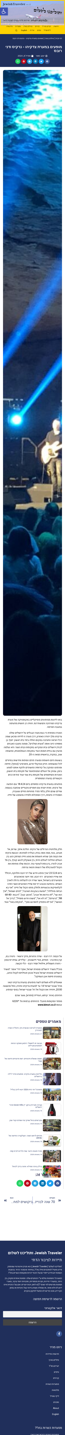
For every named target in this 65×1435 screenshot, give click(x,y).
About (56, 1408)
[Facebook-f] (59, 1334)
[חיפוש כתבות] (16, 30)
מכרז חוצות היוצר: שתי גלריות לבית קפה (26, 1151)
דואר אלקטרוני (53, 1308)
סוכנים (56, 1402)
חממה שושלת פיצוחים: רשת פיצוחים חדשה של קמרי (23, 1059)
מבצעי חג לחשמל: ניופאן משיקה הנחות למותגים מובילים (26, 1044)
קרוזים (37, 26)
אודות (32, 30)
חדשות (56, 26)
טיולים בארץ (27, 26)
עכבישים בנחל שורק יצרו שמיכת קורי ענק (26, 1120)
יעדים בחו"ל (46, 26)
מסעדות (18, 26)
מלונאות (9, 26)
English (24, 30)
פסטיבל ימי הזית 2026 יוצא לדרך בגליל (26, 1089)
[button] (4, 11)
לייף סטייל (47, 30)
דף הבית (58, 38)
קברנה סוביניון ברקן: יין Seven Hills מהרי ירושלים (25, 1106)
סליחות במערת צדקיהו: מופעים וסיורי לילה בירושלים (25, 1075)
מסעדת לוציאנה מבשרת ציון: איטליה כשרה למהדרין (25, 1029)
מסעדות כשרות (52, 1384)
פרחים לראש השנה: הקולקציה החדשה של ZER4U (25, 1136)
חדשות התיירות (52, 1354)
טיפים (39, 30)
